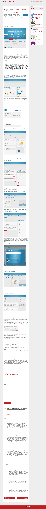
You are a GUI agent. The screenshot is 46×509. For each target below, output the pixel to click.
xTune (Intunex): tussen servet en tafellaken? (10, 373)
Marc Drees (7, 9)
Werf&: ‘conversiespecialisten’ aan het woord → (23, 498)
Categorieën (32, 1)
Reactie (5, 384)
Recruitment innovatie (23, 9)
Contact (41, 1)
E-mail (5, 395)
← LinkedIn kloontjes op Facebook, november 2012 (9, 498)
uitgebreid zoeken (41, 8)
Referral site (17, 9)
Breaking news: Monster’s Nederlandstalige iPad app (11, 374)
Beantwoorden (8, 414)
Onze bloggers (37, 1)
